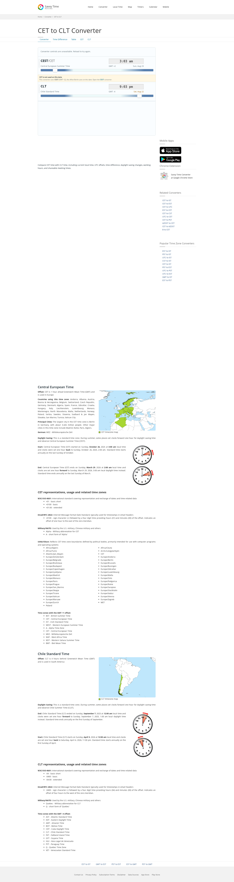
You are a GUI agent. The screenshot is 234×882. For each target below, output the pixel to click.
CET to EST (167, 203)
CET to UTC (167, 207)
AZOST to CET (168, 223)
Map (130, 7)
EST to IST (166, 251)
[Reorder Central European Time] (39, 63)
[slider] (55, 70)
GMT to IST (167, 277)
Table (73, 39)
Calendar (153, 7)
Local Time (118, 7)
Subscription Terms (107, 874)
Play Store (156, 874)
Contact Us (78, 874)
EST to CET (167, 210)
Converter (103, 7)
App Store (145, 874)
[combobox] (126, 61)
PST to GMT (147, 864)
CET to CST (167, 213)
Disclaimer (121, 874)
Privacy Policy (91, 874)
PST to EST (167, 267)
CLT (89, 39)
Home (90, 7)
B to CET (166, 229)
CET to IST (166, 200)
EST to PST (167, 280)
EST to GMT (131, 864)
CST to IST (166, 260)
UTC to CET (167, 216)
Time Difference (60, 39)
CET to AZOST (168, 226)
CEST (102, 79)
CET (82, 39)
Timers (140, 7)
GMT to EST (101, 864)
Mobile (166, 7)
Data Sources (133, 874)
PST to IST (166, 254)
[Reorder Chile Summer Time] (39, 89)
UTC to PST (167, 270)
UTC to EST (167, 273)
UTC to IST (167, 257)
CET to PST (167, 220)
